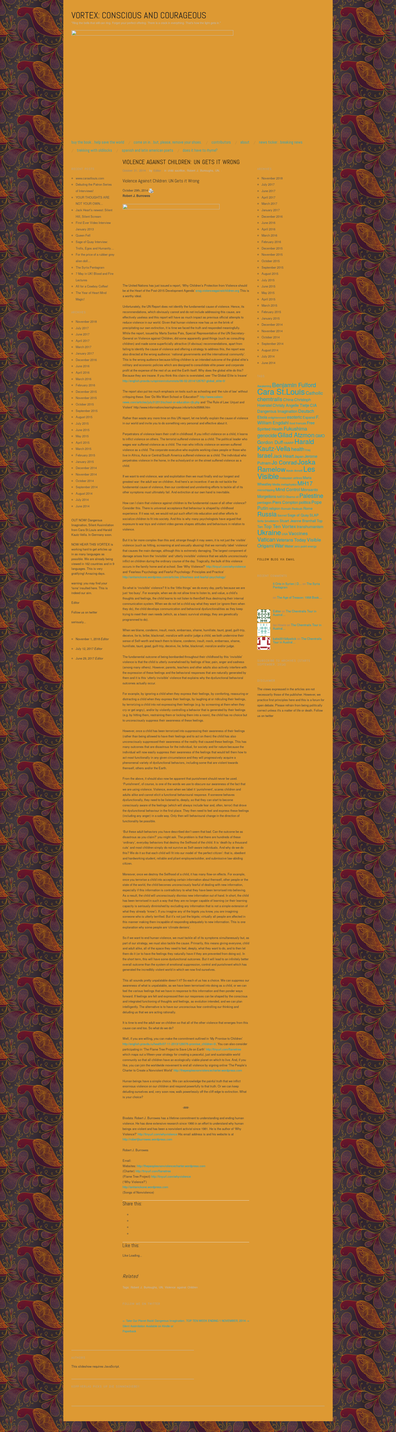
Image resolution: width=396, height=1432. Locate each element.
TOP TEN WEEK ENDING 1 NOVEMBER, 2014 (217, 1321)
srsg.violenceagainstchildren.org (217, 290)
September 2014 (87, 487)
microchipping (266, 490)
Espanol (309, 417)
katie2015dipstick (284, 638)
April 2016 (82, 372)
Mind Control (288, 489)
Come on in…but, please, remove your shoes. (168, 142)
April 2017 (82, 340)
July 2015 (82, 423)
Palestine (311, 495)
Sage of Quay (298, 515)
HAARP (289, 443)
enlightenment (277, 417)
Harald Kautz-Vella (285, 444)
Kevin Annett (294, 471)
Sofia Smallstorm (268, 521)
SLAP (314, 515)
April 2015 (82, 442)
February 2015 (85, 455)
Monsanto (309, 489)
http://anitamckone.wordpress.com (145, 1187)
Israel (264, 455)
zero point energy (305, 546)
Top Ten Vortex (280, 526)
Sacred (282, 515)
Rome (307, 508)
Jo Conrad (284, 462)
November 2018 (86, 321)
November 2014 (86, 474)
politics (305, 502)
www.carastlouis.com (90, 178)
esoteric (294, 417)
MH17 (305, 483)
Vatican (266, 539)
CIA (313, 405)
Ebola (262, 417)
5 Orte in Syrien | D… (287, 583)
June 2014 (82, 506)
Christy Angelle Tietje (291, 405)
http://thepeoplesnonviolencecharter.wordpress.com (207, 1070)
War (279, 545)
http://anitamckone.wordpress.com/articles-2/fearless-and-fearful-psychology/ (174, 577)
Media (276, 484)
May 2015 (82, 436)
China (288, 399)
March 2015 (83, 448)
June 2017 (82, 334)
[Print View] (151, 190)
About (244, 142)
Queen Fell (83, 235)
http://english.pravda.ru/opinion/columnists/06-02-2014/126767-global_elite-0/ (174, 381)
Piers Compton (285, 502)
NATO (281, 497)
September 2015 (87, 410)
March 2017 (83, 347)
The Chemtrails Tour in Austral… (294, 613)
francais (301, 423)
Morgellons (266, 496)
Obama (290, 497)
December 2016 (86, 360)
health (297, 448)
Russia (267, 513)
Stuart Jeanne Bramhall (298, 520)
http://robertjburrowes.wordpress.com (147, 1139)
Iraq (307, 450)
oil (297, 497)
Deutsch (306, 411)
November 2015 (86, 398)
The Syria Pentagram (90, 267)
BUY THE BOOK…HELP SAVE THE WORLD (97, 142)
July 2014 (82, 499)
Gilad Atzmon (296, 434)
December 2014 (86, 468)
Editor (157, 170)
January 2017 (85, 353)
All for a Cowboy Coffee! (92, 286)
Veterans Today (291, 539)
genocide (267, 435)
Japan (299, 456)
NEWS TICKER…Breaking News (281, 142)
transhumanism (310, 526)
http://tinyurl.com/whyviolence (226, 566)
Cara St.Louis (281, 391)
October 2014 (85, 481)
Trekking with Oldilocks (94, 150)
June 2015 (82, 430)
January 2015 (85, 461)
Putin (262, 507)
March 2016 (83, 379)
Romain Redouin (292, 509)
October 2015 (85, 404)
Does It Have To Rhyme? (200, 150)
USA (285, 534)
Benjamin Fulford (294, 384)
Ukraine (269, 532)
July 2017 (82, 328)
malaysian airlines (291, 478)
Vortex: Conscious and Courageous (138, 15)
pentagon (264, 502)
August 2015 (84, 417)
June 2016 (82, 366)
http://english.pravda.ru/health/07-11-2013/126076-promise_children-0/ (169, 1044)
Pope (316, 502)
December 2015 (86, 391)
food (292, 423)
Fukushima (295, 428)
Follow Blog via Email (276, 559)
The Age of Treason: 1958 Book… (299, 597)
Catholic (314, 392)
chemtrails (269, 399)
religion (274, 508)
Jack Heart (283, 456)
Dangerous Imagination (277, 411)
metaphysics (289, 484)
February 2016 (85, 385)
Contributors (221, 142)
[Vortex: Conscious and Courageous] (152, 84)
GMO (320, 435)
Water (288, 546)
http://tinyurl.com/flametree (223, 1049)
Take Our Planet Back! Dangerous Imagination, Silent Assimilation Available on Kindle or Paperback (154, 1326)
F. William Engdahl (288, 420)
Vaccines (298, 533)
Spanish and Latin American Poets (147, 150)
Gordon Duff (270, 442)
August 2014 (84, 493)
